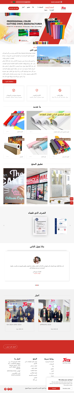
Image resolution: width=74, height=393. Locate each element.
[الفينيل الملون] (13, 120)
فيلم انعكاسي (33, 373)
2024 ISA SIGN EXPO (14, 325)
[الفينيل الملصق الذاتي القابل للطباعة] (49, 120)
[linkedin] (11, 389)
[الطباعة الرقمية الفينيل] (37, 184)
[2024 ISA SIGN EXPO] (19, 311)
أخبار (23, 7)
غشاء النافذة (34, 370)
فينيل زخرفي (33, 366)
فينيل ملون (34, 368)
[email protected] (55, 2)
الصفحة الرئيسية (49, 7)
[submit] (28, 2)
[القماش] (13, 145)
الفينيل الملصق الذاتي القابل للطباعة (61, 132)
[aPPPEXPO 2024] (54, 311)
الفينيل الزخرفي (65, 156)
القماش (21, 156)
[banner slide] (37, 28)
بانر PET (35, 380)
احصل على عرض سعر (13, 8)
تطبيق (28, 7)
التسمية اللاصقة (33, 375)
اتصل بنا (52, 10)
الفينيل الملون (20, 131)
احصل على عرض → (10, 347)
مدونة (45, 10)
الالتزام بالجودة (37, 95)
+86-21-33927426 (12, 371)
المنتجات (41, 7)
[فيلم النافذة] (37, 145)
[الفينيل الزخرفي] (60, 145)
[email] (71, 199)
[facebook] (8, 389)
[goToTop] (71, 203)
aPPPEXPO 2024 (45, 325)
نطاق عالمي (60, 95)
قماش (35, 377)
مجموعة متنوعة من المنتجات (13, 95)
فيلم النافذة (43, 156)
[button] (44, 41)
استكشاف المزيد (9, 81)
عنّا (33, 7)
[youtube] (5, 389)
